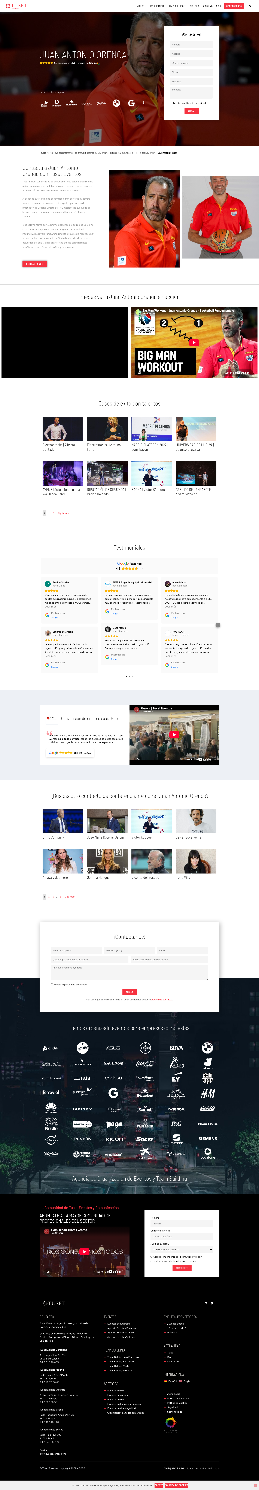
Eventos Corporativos (64, 153)
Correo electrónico (160, 1230)
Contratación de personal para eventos (92, 153)
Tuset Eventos (47, 153)
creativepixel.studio (208, 1468)
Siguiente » (63, 513)
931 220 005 (51, 1362)
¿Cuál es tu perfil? (159, 1243)
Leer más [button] (51, 606)
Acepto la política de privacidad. (189, 103)
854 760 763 (51, 1441)
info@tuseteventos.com (53, 1453)
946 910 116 (51, 1422)
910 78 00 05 (51, 1382)
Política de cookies (176, 1485)
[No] (255, 1485)
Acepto (159, 1485)
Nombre (154, 1217)
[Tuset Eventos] (170, 1424)
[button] (250, 6)
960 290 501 (51, 1402)
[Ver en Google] (48, 584)
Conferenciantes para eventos (143, 153)
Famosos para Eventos (119, 153)
